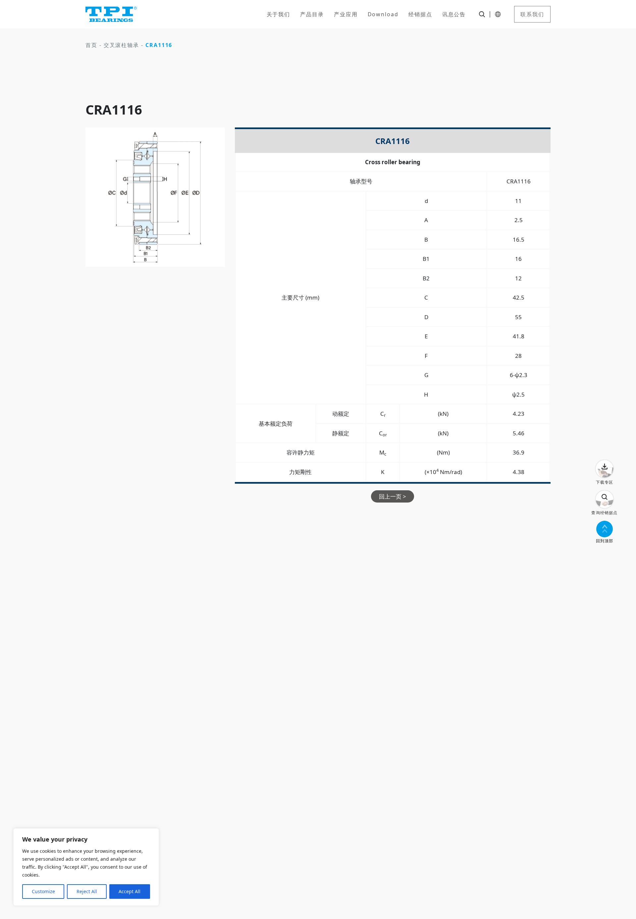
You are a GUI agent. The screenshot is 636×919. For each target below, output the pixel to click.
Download (383, 14)
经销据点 (420, 14)
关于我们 (279, 14)
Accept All (129, 891)
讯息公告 (454, 14)
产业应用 (346, 14)
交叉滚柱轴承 (121, 45)
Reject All (87, 891)
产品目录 (312, 14)
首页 (91, 45)
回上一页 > (392, 496)
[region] (86, 867)
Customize (43, 891)
